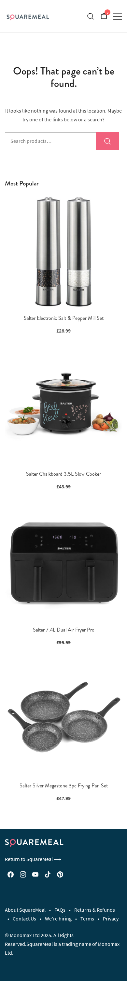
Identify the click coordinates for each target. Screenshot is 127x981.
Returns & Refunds (94, 909)
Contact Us (24, 918)
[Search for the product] (107, 141)
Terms (87, 918)
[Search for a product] (91, 16)
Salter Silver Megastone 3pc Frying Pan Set (64, 785)
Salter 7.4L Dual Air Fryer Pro (63, 630)
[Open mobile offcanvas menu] (117, 16)
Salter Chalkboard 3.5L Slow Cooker (63, 474)
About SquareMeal (25, 909)
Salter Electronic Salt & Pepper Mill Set (64, 318)
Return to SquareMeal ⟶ (33, 859)
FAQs (59, 909)
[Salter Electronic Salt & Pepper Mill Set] (63, 251)
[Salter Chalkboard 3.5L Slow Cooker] (63, 407)
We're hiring (58, 918)
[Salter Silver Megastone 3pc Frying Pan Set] (63, 718)
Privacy (111, 918)
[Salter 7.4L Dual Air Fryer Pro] (63, 562)
